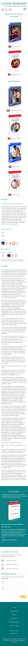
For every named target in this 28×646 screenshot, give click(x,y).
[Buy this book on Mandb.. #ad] (6, 243)
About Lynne (14, 611)
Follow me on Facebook (12, 564)
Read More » (4, 540)
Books (14, 614)
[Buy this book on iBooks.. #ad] (13, 243)
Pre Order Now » (13, 540)
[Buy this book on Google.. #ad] (17, 243)
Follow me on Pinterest (12, 568)
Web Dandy (14, 642)
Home (14, 607)
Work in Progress (14, 622)
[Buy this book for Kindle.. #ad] (2, 243)
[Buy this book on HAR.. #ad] (12, 255)
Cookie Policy (14, 633)
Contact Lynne (14, 625)
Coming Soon (14, 618)
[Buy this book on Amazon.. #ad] (2, 235)
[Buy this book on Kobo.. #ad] (10, 243)
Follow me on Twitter (11, 560)
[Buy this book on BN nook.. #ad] (16, 255)
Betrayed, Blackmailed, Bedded (12, 524)
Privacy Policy (4, 578)
